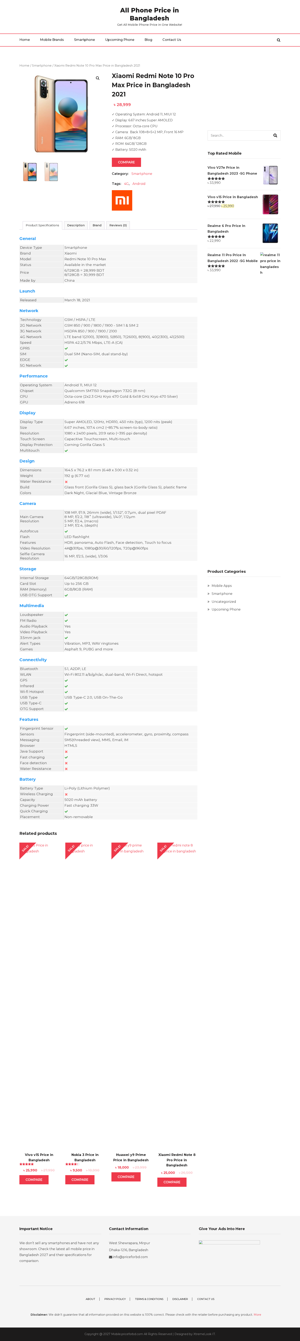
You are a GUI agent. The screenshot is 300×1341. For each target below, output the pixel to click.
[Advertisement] (244, 91)
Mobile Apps (222, 586)
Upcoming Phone (119, 40)
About (90, 1299)
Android (139, 184)
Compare (126, 162)
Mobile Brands (52, 40)
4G (126, 184)
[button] (97, 78)
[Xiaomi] (122, 202)
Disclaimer (180, 1299)
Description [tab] (76, 225)
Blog (148, 40)
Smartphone (84, 40)
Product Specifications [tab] (42, 225)
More (257, 1314)
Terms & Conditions (149, 1299)
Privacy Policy (115, 1299)
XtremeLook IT (204, 1334)
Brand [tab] (97, 225)
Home (24, 40)
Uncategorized (224, 602)
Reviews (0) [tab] (118, 225)
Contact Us (171, 40)
